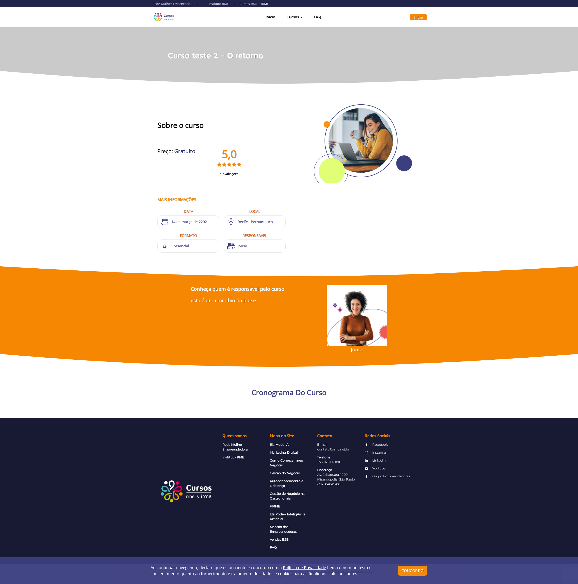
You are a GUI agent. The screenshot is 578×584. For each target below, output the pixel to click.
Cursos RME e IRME (254, 4)
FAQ (317, 17)
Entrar (418, 17)
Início (270, 17)
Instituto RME (218, 4)
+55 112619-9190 (329, 462)
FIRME (275, 506)
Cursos (293, 17)
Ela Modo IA (279, 445)
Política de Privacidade (304, 567)
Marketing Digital (284, 452)
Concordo (412, 570)
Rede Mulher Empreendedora (175, 4)
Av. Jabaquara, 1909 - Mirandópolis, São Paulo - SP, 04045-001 (336, 479)
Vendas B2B (279, 539)
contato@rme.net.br (333, 449)
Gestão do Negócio (285, 473)
